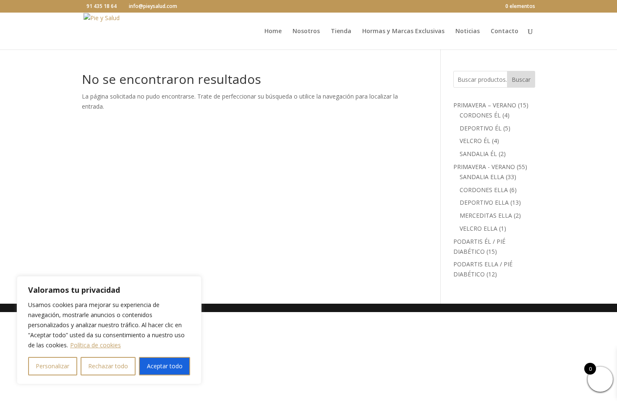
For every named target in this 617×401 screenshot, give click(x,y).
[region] (109, 330)
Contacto (504, 31)
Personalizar (52, 366)
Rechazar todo (108, 366)
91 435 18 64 (101, 6)
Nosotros (306, 31)
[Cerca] (193, 283)
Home (273, 31)
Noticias (467, 31)
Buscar (521, 79)
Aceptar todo (165, 366)
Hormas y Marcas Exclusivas (403, 31)
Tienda (341, 31)
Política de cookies (95, 345)
